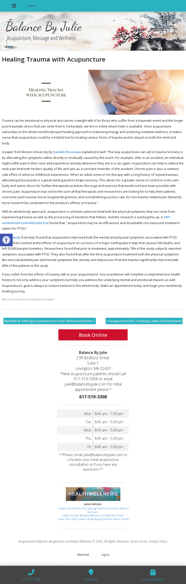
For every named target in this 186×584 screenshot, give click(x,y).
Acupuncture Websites (33, 541)
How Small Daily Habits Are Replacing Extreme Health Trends (94, 519)
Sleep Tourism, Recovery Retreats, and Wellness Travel (93, 515)
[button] (6, 240)
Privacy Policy (158, 541)
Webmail (83, 554)
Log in (105, 554)
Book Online (93, 335)
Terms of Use (138, 541)
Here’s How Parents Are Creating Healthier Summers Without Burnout (94, 510)
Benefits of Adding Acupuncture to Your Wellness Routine (49, 321)
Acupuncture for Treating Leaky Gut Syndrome (144, 321)
